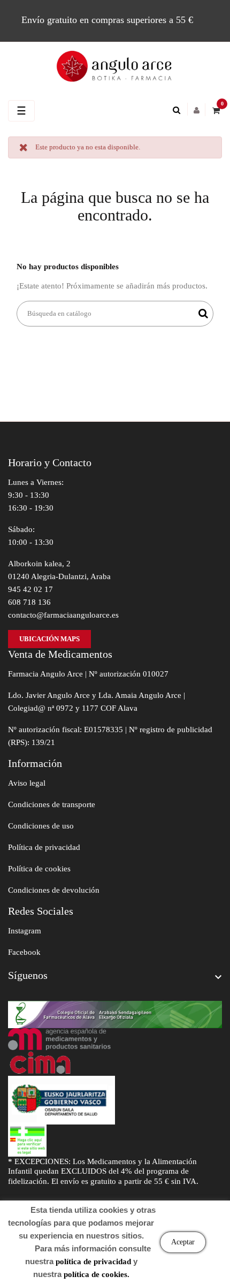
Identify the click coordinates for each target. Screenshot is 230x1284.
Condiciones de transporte (51, 804)
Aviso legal (26, 783)
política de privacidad (93, 1261)
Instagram (24, 930)
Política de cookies (39, 868)
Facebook (24, 952)
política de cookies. (96, 1274)
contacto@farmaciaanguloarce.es (63, 615)
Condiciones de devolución (53, 890)
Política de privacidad (44, 847)
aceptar (183, 1242)
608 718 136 (29, 602)
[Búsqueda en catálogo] (179, 110)
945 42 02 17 (30, 589)
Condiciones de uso (41, 826)
